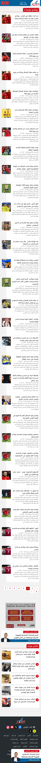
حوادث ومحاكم (33, 746)
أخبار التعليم (21, 735)
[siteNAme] (35, 3)
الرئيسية (35, 735)
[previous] (37, 588)
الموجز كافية (23, 739)
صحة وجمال (24, 742)
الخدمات (13, 735)
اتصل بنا (10, 751)
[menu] (7, 3)
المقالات (25, 746)
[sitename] (20, 720)
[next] (32, 591)
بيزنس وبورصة (34, 739)
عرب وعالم (15, 742)
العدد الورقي (27, 727)
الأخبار (29, 735)
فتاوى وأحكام (34, 742)
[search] (3, 3)
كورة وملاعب (14, 739)
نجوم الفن (6, 735)
